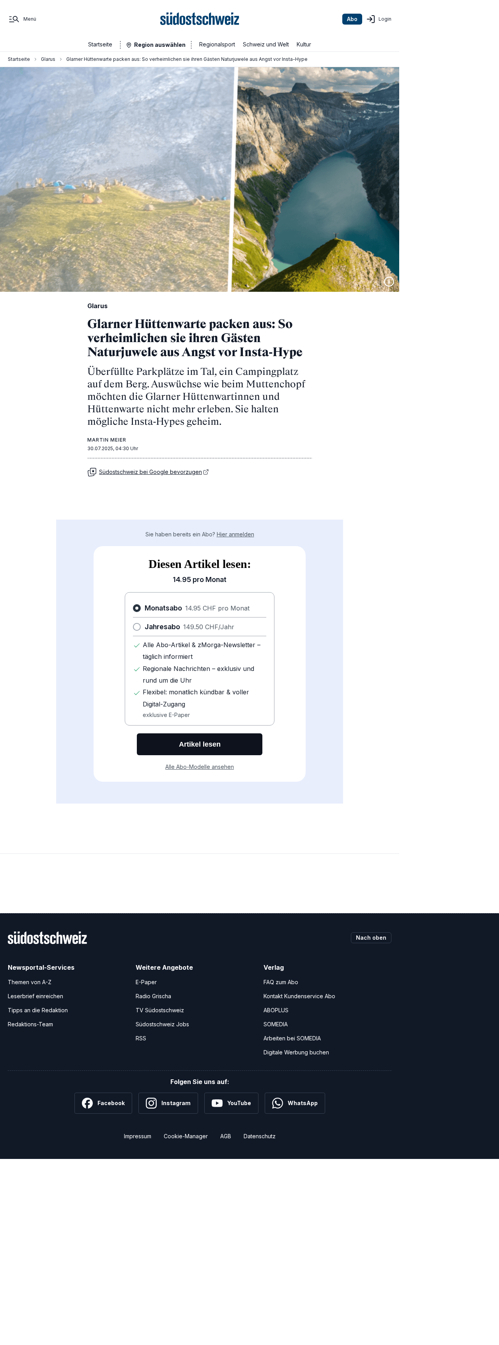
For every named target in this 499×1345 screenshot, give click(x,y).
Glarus (48, 59)
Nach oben (371, 937)
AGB (225, 1136)
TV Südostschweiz (160, 1010)
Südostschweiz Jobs (162, 1024)
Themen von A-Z (29, 982)
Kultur (304, 44)
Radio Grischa (153, 996)
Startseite (100, 44)
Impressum (137, 1136)
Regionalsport (217, 44)
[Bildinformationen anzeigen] (389, 281)
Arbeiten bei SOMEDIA (292, 1038)
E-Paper (146, 982)
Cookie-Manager (186, 1136)
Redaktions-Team (30, 1024)
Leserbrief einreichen (35, 996)
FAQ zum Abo (281, 982)
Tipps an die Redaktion (38, 1010)
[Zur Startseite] (199, 19)
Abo (352, 19)
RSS (141, 1038)
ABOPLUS (276, 1010)
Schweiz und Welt (266, 44)
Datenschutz (260, 1136)
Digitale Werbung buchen (296, 1052)
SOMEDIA (276, 1024)
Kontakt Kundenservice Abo (299, 996)
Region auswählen (160, 44)
